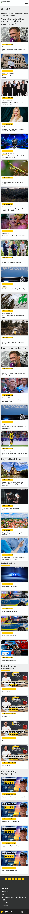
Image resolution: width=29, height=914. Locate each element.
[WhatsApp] (6, 879)
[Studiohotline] (23, 879)
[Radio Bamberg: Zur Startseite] (12, 2)
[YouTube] (16, 879)
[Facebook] (9, 879)
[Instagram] (13, 879)
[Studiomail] (19, 879)
